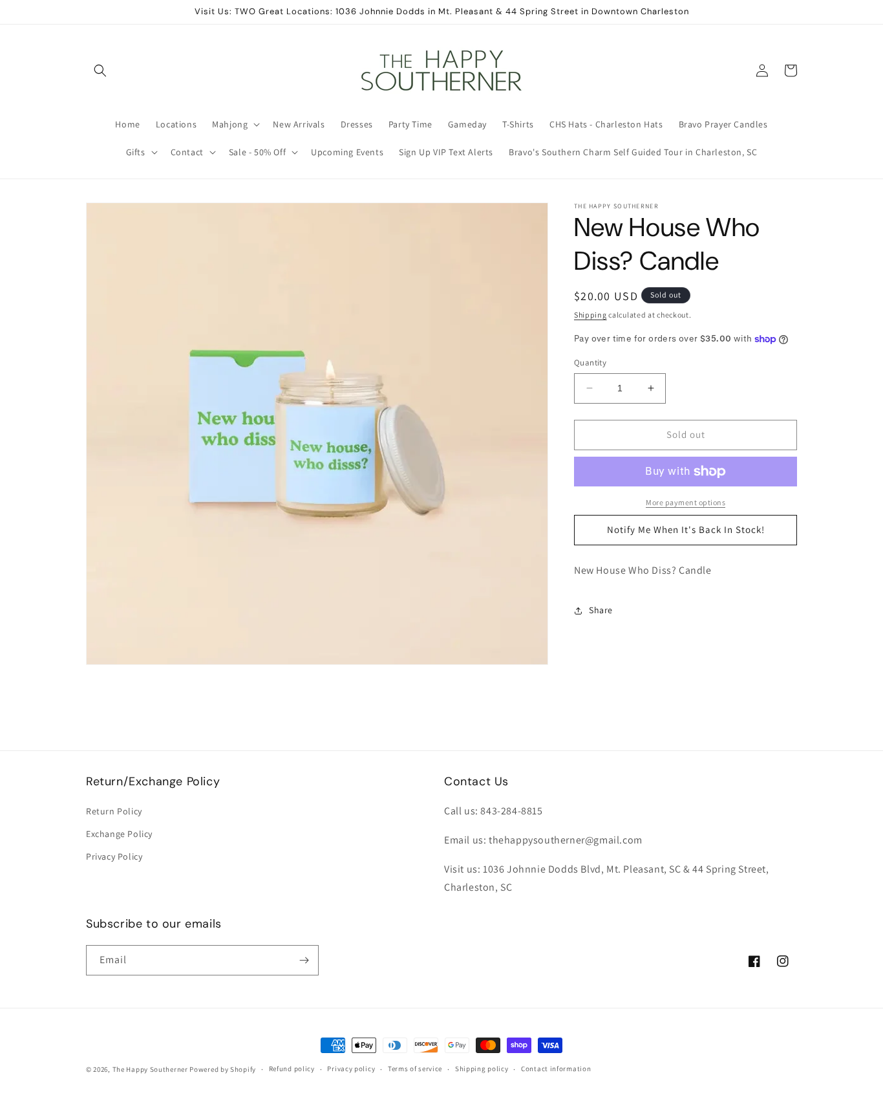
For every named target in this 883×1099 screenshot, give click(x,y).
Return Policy (114, 811)
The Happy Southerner (150, 1069)
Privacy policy (351, 1069)
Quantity (590, 362)
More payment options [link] (685, 502)
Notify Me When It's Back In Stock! (686, 529)
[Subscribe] (304, 960)
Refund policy (292, 1069)
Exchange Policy (119, 834)
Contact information (556, 1069)
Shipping (590, 315)
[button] (100, 70)
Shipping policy (482, 1069)
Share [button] (601, 610)
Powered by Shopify (222, 1069)
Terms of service (415, 1069)
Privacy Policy (114, 857)
